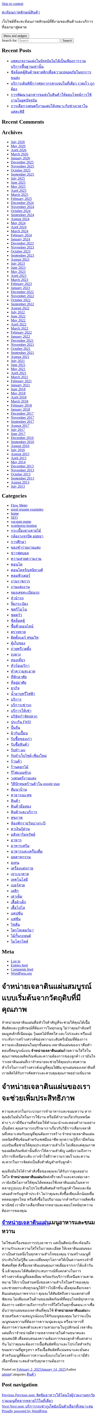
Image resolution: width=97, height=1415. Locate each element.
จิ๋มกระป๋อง (19, 604)
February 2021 (21, 381)
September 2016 (22, 442)
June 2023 (18, 267)
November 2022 (22, 296)
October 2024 (20, 211)
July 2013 (18, 486)
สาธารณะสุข (21, 795)
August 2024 (20, 219)
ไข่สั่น (15, 924)
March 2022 (19, 328)
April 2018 (18, 397)
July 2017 (18, 430)
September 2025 (22, 174)
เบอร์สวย (18, 885)
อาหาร (16, 840)
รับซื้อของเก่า (21, 739)
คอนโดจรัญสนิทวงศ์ (27, 570)
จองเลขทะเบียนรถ (25, 592)
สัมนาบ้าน (19, 789)
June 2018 (18, 389)
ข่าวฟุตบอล (20, 553)
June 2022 (18, 316)
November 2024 (22, 207)
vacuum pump (21, 521)
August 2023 (20, 259)
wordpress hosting (24, 526)
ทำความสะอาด (23, 671)
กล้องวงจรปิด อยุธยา (27, 536)
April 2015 (18, 458)
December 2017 (22, 413)
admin (6, 1374)
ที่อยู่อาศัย (18, 682)
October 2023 (20, 251)
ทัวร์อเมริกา (20, 666)
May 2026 (18, 146)
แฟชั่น (16, 919)
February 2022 (21, 332)
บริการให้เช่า (21, 711)
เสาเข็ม (16, 896)
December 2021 (22, 340)
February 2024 (21, 235)
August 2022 (20, 308)
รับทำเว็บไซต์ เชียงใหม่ (29, 756)
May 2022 (18, 320)
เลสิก (15, 891)
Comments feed (22, 969)
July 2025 (18, 178)
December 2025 (22, 162)
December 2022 (22, 292)
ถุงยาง (16, 654)
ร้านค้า (16, 761)
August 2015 (20, 454)
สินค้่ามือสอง (21, 806)
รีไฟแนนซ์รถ (21, 772)
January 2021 (20, 385)
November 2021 (22, 344)
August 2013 (20, 482)
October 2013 (20, 474)
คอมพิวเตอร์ (20, 575)
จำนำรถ (17, 598)
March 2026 (19, 154)
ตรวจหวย (18, 632)
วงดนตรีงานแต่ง (23, 778)
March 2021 (19, 377)
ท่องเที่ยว (18, 660)
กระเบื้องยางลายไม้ (26, 530)
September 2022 (22, 304)
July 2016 (18, 450)
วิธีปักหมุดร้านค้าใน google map (35, 784)
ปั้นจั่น (15, 727)
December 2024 (22, 203)
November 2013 (22, 470)
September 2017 (22, 421)
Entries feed (19, 965)
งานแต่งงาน (20, 587)
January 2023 (20, 288)
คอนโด (16, 564)
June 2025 (18, 182)
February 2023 (21, 284)
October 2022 (20, 300)
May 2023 (18, 272)
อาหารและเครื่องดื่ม (27, 851)
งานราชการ (20, 581)
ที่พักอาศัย (19, 677)
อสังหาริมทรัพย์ (23, 834)
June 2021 (18, 365)
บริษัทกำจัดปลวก (24, 716)
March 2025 (19, 195)
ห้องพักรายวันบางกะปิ (28, 823)
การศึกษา (18, 542)
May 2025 (18, 186)
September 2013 (22, 478)
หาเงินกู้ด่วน (20, 829)
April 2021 (18, 373)
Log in (15, 961)
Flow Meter (19, 505)
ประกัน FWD (21, 722)
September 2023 (22, 255)
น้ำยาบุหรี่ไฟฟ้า (23, 694)
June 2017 (18, 434)
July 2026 (18, 142)
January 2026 (20, 158)
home (15, 513)
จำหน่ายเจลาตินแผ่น (26, 1222)
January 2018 (20, 409)
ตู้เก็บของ (18, 643)
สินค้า (15, 801)
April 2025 (18, 190)
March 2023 (19, 280)
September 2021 (22, 353)
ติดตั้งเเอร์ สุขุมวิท (25, 637)
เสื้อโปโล (18, 908)
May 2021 (18, 369)
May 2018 (18, 393)
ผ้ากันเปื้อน (19, 733)
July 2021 (18, 361)
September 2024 (22, 215)
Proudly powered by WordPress (24, 1411)
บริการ (16, 699)
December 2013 (22, 466)
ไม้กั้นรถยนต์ (21, 936)
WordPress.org (21, 973)
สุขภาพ (17, 818)
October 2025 (20, 170)
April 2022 (18, 324)
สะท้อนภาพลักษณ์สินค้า (21, 12)
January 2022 (20, 336)
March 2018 (19, 401)
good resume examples (27, 509)
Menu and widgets (15, 36)
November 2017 (22, 417)
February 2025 (21, 199)
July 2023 (18, 263)
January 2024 (20, 239)
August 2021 (20, 357)
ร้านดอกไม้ (19, 767)
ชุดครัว (16, 615)
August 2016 (20, 446)
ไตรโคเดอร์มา (22, 930)
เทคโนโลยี (19, 879)
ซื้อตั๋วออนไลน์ (22, 626)
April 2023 (18, 276)
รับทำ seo (18, 750)
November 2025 (22, 166)
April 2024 (18, 227)
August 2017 (20, 426)
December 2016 (22, 438)
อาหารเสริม (20, 846)
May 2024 (18, 223)
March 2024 (19, 231)
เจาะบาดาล (20, 874)
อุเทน (15, 863)
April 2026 (18, 150)
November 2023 (22, 247)
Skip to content (12, 4)
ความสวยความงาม (26, 559)
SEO (14, 517)
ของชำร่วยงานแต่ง (26, 547)
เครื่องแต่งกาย (22, 868)
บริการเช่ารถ (21, 705)
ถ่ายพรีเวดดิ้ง (21, 649)
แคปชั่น (17, 913)
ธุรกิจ (15, 688)
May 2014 (18, 462)
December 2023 (22, 243)
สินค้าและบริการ (24, 812)
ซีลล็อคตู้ (18, 621)
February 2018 (21, 405)
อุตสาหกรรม (21, 857)
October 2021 (20, 349)
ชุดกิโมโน (19, 609)
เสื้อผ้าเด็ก (18, 902)
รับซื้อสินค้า (20, 744)
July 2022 (18, 312)
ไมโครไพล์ (19, 941)
